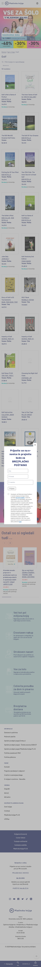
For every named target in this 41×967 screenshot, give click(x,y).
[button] (35, 445)
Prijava (11, 488)
